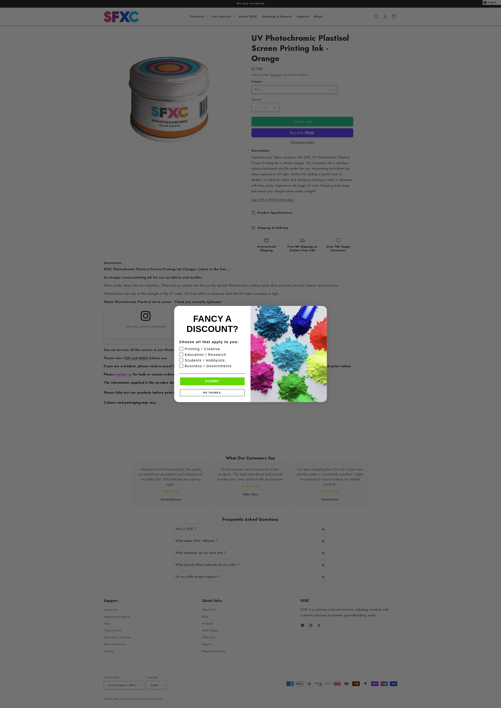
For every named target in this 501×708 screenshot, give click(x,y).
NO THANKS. (212, 392)
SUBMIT (212, 381)
